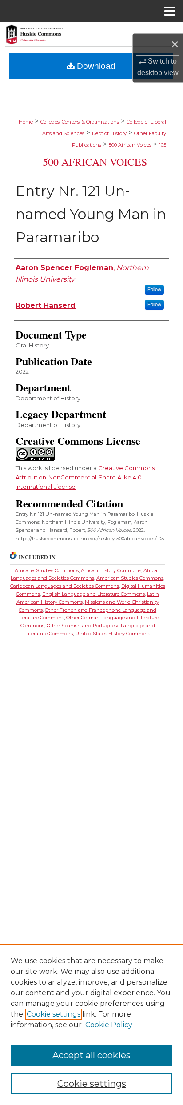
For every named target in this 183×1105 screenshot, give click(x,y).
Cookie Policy (108, 1025)
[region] (91, 1024)
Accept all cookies (91, 1055)
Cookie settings (53, 1014)
